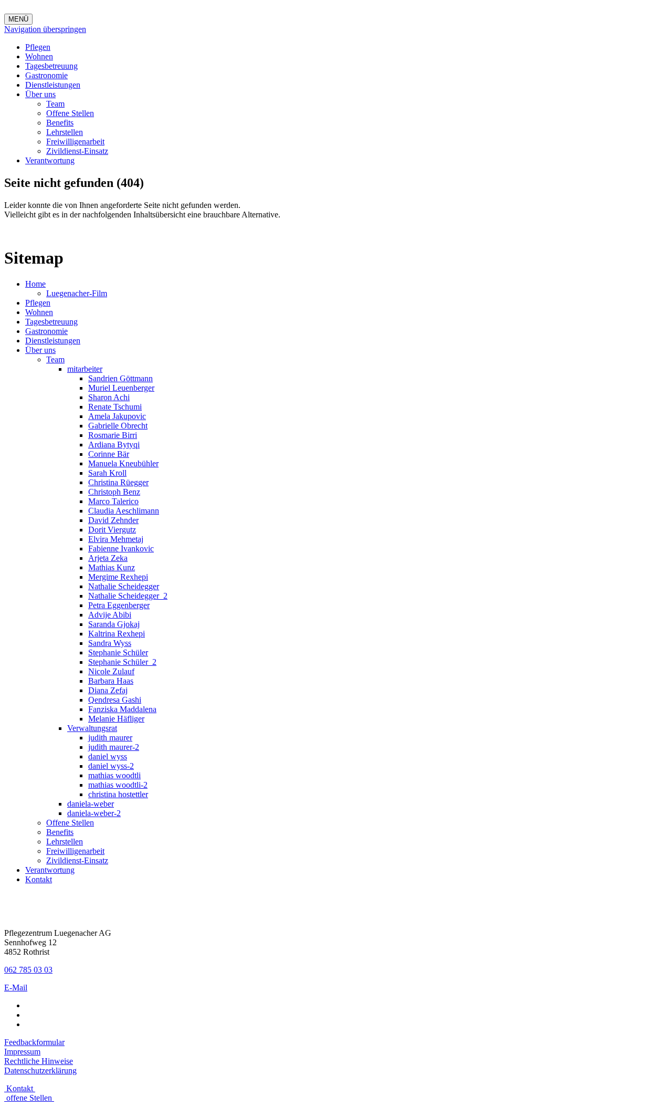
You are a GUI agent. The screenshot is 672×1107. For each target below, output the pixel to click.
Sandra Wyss (109, 643)
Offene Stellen (70, 113)
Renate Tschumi (115, 406)
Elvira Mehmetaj (115, 539)
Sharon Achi (109, 397)
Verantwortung (50, 160)
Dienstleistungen (52, 84)
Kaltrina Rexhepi (116, 633)
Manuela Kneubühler (123, 463)
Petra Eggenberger (119, 605)
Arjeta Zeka (108, 558)
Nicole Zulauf (111, 671)
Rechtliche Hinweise (38, 1061)
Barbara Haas (110, 680)
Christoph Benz (114, 491)
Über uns (40, 94)
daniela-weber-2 (94, 813)
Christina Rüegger (118, 482)
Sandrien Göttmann (120, 378)
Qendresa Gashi (114, 699)
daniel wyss (107, 756)
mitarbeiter (84, 368)
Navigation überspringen (45, 29)
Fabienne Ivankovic (121, 548)
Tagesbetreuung (51, 65)
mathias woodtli (114, 775)
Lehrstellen (64, 132)
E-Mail (15, 987)
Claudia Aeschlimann (123, 510)
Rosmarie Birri (112, 435)
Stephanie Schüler (118, 652)
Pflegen (37, 47)
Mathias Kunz (111, 567)
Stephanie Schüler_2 (122, 661)
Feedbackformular (34, 1042)
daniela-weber (90, 803)
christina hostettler (118, 794)
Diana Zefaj (108, 690)
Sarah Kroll (107, 472)
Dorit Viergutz (112, 529)
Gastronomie (46, 75)
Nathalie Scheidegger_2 (127, 595)
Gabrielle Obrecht (118, 425)
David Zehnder (113, 520)
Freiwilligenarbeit (75, 141)
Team (55, 103)
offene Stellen (29, 1097)
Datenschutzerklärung (40, 1070)
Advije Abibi (109, 614)
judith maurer (110, 737)
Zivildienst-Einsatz (77, 151)
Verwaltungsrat (92, 728)
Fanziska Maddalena (122, 709)
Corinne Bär (108, 454)
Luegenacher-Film (76, 293)
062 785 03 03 (28, 969)
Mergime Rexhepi (118, 576)
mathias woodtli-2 (118, 784)
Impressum (22, 1051)
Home (35, 283)
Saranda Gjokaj (114, 624)
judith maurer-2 (113, 747)
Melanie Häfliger (116, 718)
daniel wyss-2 (111, 765)
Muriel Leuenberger (121, 387)
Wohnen (39, 56)
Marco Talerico (113, 501)
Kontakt (38, 879)
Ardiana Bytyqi (114, 444)
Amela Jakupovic (117, 416)
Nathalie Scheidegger (123, 586)
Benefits (60, 122)
